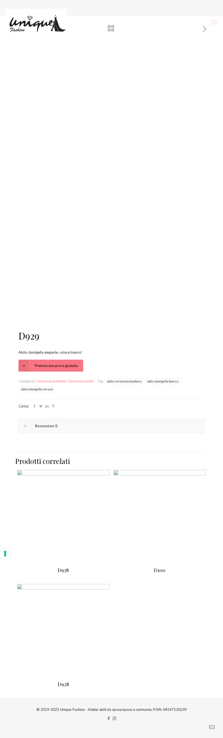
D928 (63, 683)
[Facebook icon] (109, 718)
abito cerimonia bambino (124, 381)
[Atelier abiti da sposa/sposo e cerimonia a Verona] (36, 22)
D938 (63, 569)
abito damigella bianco (162, 381)
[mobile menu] (214, 22)
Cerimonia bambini (51, 381)
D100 (159, 569)
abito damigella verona (37, 389)
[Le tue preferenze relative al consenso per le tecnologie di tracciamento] (5, 553)
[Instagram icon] (114, 718)
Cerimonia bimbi (80, 381)
